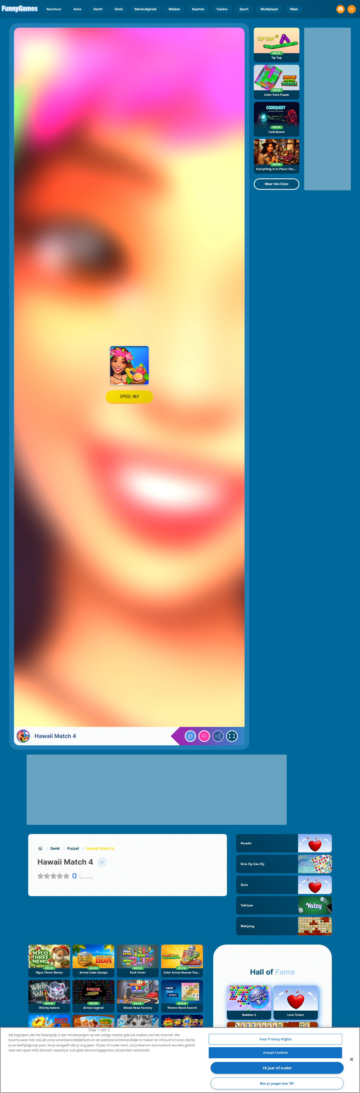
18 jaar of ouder (277, 1067)
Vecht (98, 9)
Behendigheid (146, 9)
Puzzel (73, 848)
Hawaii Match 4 (100, 848)
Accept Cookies (275, 1052)
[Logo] (20, 9)
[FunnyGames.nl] (40, 848)
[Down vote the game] (204, 736)
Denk (119, 9)
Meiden (174, 9)
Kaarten (198, 9)
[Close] (351, 1059)
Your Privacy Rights (275, 1039)
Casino (222, 9)
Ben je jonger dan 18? (277, 1083)
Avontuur (53, 9)
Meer (294, 9)
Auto (77, 9)
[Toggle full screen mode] (232, 736)
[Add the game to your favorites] (102, 862)
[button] (340, 9)
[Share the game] (218, 736)
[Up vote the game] (190, 736)
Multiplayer (269, 9)
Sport (244, 9)
